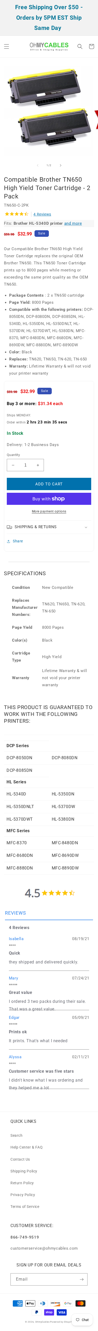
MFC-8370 (17, 842)
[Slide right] (60, 165)
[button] (6, 46)
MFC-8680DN (20, 855)
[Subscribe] (81, 1279)
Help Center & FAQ (26, 1147)
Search (16, 1135)
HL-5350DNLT (20, 806)
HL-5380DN (63, 819)
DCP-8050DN (19, 757)
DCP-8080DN (65, 757)
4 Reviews (42, 214)
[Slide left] (37, 165)
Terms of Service (24, 1206)
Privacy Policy (22, 1195)
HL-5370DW (63, 806)
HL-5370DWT (20, 819)
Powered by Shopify (61, 1321)
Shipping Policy (23, 1171)
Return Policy (22, 1183)
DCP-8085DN (19, 770)
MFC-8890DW (65, 868)
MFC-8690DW (65, 855)
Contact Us (20, 1159)
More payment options (49, 511)
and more (73, 223)
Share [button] (18, 541)
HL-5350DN (63, 794)
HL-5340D (16, 794)
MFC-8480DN (65, 842)
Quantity (13, 455)
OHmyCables (42, 1321)
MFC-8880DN (20, 868)
